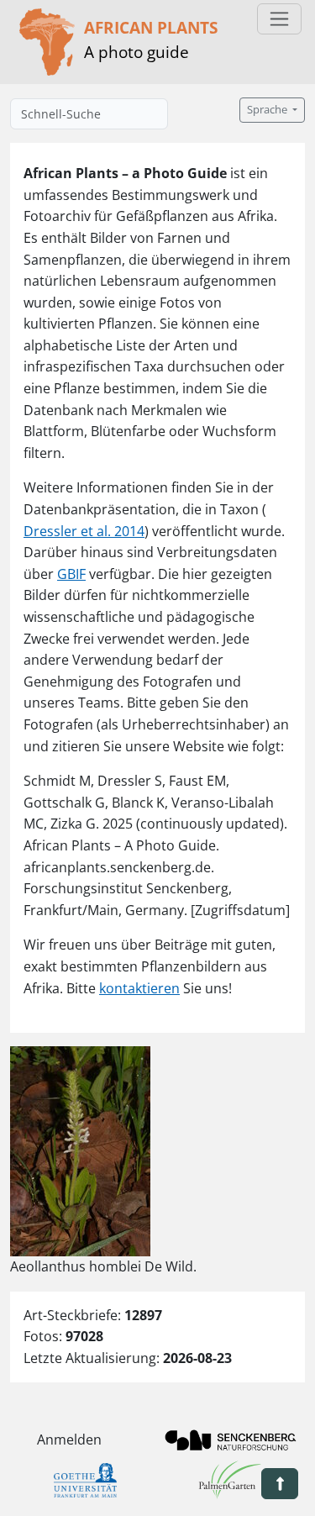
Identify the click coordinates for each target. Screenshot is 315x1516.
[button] (279, 1483)
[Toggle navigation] (279, 18)
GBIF (71, 574)
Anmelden (69, 1439)
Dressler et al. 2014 (84, 531)
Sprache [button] (268, 110)
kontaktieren (139, 988)
